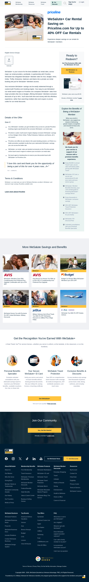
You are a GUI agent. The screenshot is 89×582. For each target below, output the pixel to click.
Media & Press (9, 502)
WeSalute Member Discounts (27, 484)
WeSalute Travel (42, 477)
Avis (22, 526)
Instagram (13, 458)
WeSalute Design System (10, 545)
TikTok (27, 458)
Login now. (50, 435)
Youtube (41, 458)
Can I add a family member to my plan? (60, 541)
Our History (8, 495)
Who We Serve (9, 477)
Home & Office (58, 497)
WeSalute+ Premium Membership (27, 478)
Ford (38, 538)
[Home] (8, 3)
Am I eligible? (58, 522)
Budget (23, 533)
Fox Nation (40, 527)
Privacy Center (74, 484)
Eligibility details (9, 65)
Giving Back (8, 480)
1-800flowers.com (42, 541)
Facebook (6, 458)
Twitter (20, 458)
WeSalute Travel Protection (42, 481)
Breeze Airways (26, 529)
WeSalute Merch (42, 486)
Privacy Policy (36, 566)
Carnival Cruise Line (43, 520)
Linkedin (34, 458)
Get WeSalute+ (44, 398)
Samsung (40, 534)
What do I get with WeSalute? (59, 527)
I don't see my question (61, 551)
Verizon (23, 522)
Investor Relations (10, 535)
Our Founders (9, 499)
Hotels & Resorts (59, 482)
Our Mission (8, 473)
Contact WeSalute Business (10, 540)
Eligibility (73, 480)
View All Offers (41, 545)
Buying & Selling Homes (26, 500)
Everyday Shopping (60, 472)
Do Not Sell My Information (48, 566)
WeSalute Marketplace (44, 470)
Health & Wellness (59, 493)
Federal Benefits (26, 488)
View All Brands (26, 544)
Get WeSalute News (53, 458)
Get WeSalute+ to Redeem (71, 71)
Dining (56, 486)
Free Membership (26, 470)
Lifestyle (56, 479)
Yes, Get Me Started (44, 430)
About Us (8, 470)
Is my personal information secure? (60, 546)
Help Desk (73, 477)
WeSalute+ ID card (43, 473)
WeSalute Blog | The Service (43, 496)
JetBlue (39, 531)
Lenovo (23, 540)
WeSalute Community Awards (11, 491)
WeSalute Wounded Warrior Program (43, 491)
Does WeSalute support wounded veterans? (59, 534)
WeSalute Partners (11, 516)
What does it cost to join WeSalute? (60, 518)
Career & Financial (59, 500)
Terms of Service (75, 487)
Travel (56, 475)
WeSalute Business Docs (11, 530)
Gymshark (40, 516)
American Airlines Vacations (26, 518)
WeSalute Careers (75, 491)
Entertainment (58, 490)
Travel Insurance (26, 473)
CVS (22, 536)
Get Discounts (73, 458)
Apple (39, 524)
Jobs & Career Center (28, 495)
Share (7, 122)
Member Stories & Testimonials (10, 485)
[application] (83, 576)
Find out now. (51, 403)
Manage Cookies (61, 566)
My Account (73, 470)
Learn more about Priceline (15, 192)
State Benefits (25, 492)
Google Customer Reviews (44, 558)
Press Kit (7, 526)
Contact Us (73, 473)
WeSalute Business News (11, 521)
